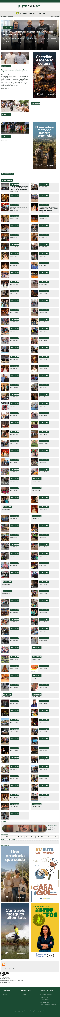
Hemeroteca (41, 13)
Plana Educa (41, 837)
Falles (7, 837)
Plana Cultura (30, 837)
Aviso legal (24, 994)
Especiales (32, 13)
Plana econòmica (52, 837)
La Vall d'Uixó (4, 16)
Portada (4, 994)
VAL (58, 16)
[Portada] (17, 13)
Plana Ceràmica (19, 837)
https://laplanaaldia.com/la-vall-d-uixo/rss (11, 969)
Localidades (24, 13)
